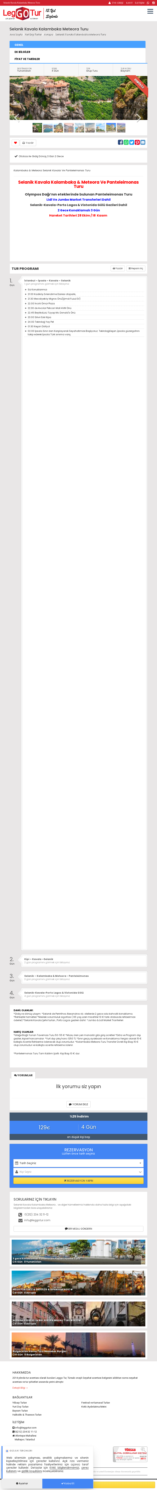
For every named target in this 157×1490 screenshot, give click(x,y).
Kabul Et (69, 1483)
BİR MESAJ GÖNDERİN (80, 1228)
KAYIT (129, 3)
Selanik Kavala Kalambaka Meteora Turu (80, 34)
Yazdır (29, 143)
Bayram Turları (20, 1410)
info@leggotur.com (37, 1220)
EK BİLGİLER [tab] (22, 52)
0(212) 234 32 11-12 (36, 1214)
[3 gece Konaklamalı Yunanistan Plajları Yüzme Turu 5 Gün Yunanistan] (78, 1251)
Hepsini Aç (137, 268)
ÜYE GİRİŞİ (117, 3)
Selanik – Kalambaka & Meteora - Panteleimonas (56, 976)
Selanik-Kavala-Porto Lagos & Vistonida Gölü (54, 992)
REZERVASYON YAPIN (79, 1181)
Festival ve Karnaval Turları (95, 1402)
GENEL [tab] (19, 45)
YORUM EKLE (80, 1104)
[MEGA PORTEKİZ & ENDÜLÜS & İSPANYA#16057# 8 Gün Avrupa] (78, 1282)
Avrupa (48, 34)
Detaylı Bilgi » (20, 1387)
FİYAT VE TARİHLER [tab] (27, 59)
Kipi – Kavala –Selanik (38, 959)
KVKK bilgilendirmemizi (64, 1468)
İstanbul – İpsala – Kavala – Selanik (47, 280)
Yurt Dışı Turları (20, 1406)
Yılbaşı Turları (19, 1402)
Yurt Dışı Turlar (33, 34)
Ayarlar (23, 1483)
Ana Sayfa (16, 34)
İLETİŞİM (139, 3)
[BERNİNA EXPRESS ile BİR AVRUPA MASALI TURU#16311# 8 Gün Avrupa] (78, 1313)
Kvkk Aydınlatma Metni (93, 1406)
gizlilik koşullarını (31, 1471)
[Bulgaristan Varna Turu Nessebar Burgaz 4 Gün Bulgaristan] (78, 1344)
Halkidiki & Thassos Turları (27, 1414)
